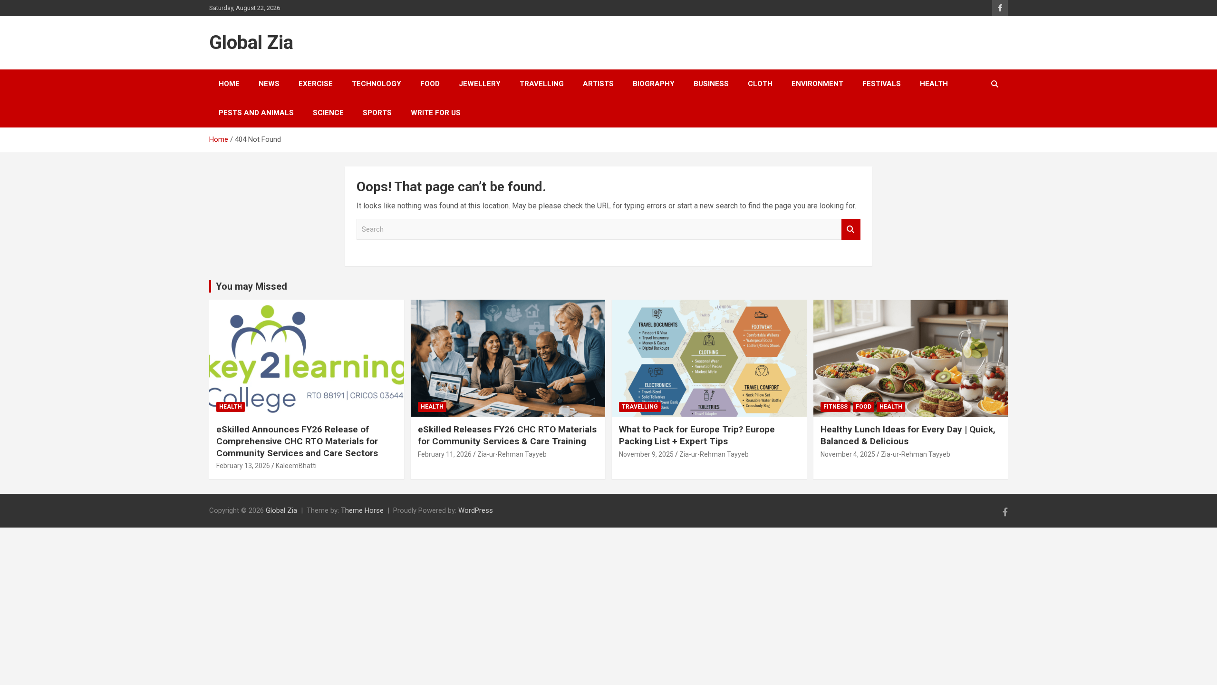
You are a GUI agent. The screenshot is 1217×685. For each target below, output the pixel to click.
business (711, 83)
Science (328, 112)
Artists (598, 83)
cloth (760, 83)
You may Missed (251, 286)
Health (934, 83)
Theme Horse (362, 510)
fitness (835, 406)
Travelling (542, 83)
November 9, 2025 (646, 454)
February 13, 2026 (243, 466)
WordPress (475, 510)
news (269, 83)
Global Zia (251, 42)
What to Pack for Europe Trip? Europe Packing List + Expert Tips (697, 435)
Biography (654, 83)
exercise (316, 83)
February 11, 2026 (445, 454)
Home (229, 83)
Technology (376, 83)
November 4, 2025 (848, 454)
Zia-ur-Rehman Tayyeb (512, 454)
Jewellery (480, 83)
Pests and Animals (256, 112)
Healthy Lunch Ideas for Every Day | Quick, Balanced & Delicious (908, 435)
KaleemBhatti (296, 466)
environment (817, 83)
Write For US (436, 112)
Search (850, 229)
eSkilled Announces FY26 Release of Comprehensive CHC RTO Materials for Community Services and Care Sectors (297, 441)
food (430, 83)
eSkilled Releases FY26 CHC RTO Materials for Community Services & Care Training (507, 435)
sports (377, 112)
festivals (881, 83)
